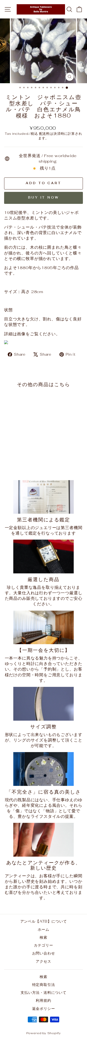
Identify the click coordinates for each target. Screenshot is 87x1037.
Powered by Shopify (43, 1033)
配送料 (44, 133)
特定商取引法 (43, 984)
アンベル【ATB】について (43, 921)
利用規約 (43, 1000)
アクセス (43, 961)
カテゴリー (43, 945)
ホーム (43, 929)
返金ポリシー (43, 1008)
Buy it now (43, 197)
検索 (43, 937)
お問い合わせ (43, 953)
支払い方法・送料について (43, 992)
